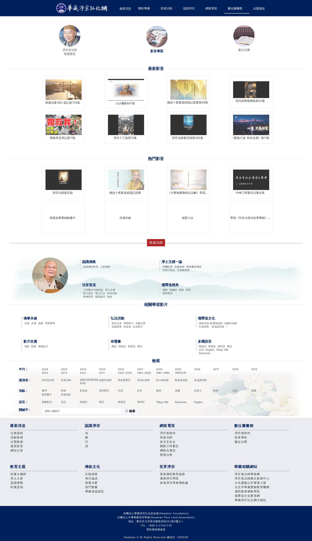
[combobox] (90, 411)
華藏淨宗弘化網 (82, 8)
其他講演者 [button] (218, 326)
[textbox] (81, 411)
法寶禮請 (259, 8)
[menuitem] (125, 8)
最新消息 (125, 8)
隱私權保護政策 (156, 529)
